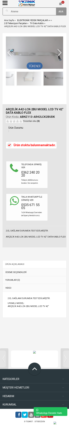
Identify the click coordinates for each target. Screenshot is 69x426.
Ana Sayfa (9, 20)
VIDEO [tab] (8, 288)
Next (65, 358)
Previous (4, 358)
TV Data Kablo (37, 23)
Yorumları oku (31, 121)
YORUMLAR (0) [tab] (12, 280)
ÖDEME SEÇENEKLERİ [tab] (16, 272)
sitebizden (39, 421)
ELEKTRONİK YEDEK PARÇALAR (32, 20)
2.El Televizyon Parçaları (15, 23)
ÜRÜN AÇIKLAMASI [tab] (14, 264)
